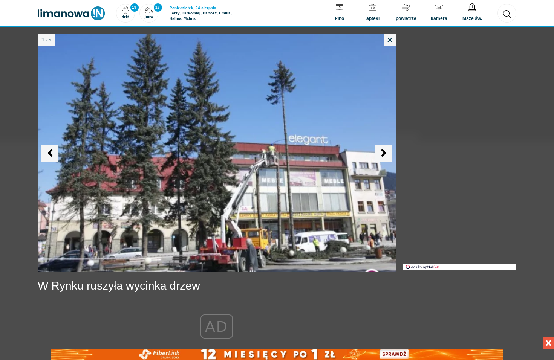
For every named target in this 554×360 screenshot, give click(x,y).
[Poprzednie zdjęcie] (49, 153)
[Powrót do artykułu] (390, 40)
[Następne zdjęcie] (383, 153)
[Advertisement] (459, 151)
